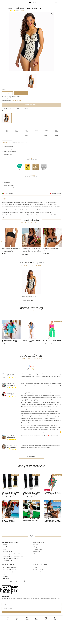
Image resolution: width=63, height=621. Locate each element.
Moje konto (6, 578)
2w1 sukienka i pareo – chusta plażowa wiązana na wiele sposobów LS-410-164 (52, 520)
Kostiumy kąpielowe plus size (11, 558)
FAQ (4, 574)
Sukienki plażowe (7, 560)
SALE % (4, 549)
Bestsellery (6, 547)
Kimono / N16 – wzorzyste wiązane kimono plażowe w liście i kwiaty (52, 493)
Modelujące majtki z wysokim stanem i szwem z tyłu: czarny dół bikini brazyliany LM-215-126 (11, 250)
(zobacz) (22, 10)
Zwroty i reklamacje (8, 572)
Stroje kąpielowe (16, 6)
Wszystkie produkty (8, 551)
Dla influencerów (38, 569)
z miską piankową (38, 6)
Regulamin (37, 551)
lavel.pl (10, 6)
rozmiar (3, 89)
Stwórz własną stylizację (9, 567)
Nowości (5, 544)
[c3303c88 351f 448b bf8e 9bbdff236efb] (31, 41)
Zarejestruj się (6, 576)
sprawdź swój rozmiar (21, 93)
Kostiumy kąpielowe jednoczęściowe (13, 556)
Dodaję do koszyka (31, 105)
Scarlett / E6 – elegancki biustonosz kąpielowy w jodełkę (51, 249)
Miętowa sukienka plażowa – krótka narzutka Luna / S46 (10, 341)
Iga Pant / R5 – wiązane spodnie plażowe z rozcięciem (52, 341)
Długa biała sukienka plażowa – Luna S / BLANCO (32, 341)
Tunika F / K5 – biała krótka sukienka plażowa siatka (31, 519)
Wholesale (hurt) (38, 572)
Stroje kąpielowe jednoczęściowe (27, 6)
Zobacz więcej (31, 457)
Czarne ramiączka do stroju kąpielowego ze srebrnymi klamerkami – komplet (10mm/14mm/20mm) (31, 494)
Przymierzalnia (38, 549)
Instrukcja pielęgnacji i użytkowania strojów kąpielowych (14, 581)
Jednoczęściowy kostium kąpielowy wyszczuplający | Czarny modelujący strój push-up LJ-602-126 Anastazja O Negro (32, 250)
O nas (36, 544)
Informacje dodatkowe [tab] (20, 142)
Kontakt (36, 567)
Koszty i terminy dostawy (9, 569)
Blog (35, 547)
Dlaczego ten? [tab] (7, 142)
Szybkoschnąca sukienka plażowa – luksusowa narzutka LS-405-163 (9, 520)
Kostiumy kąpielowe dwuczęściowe (12, 554)
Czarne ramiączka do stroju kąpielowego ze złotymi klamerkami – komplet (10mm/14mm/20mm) (10, 494)
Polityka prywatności (39, 554)
